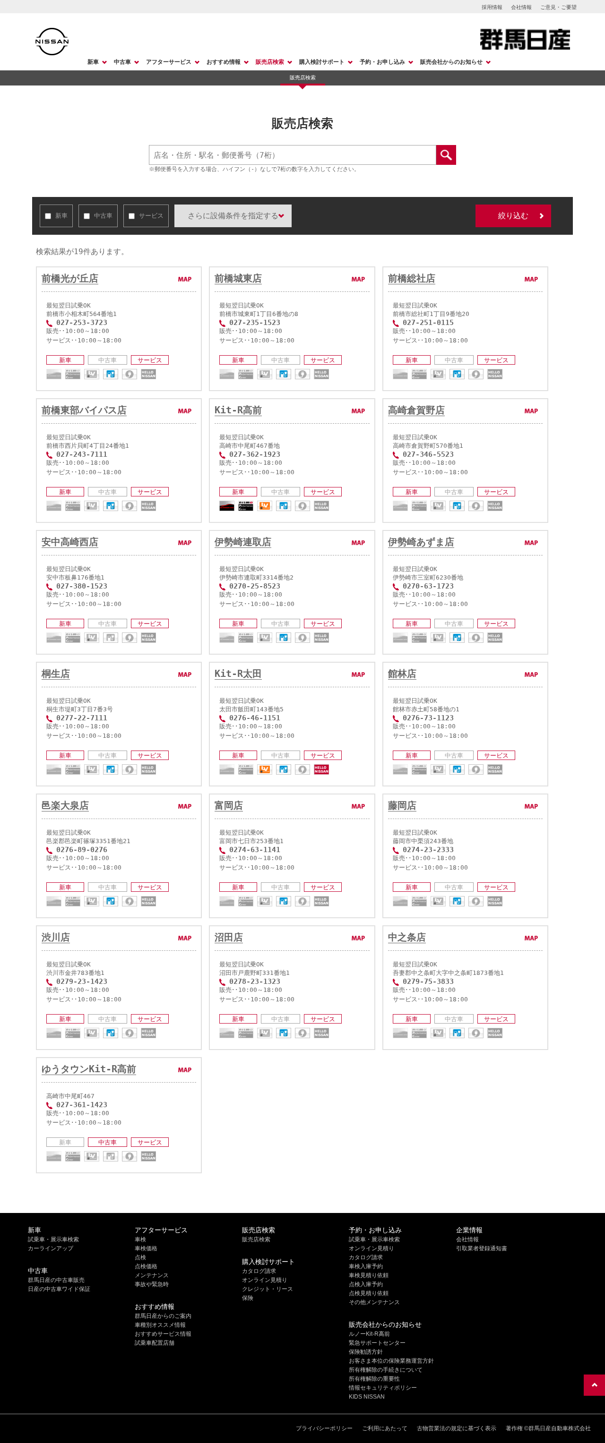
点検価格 (146, 1266)
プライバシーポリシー (324, 1428)
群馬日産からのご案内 (163, 1316)
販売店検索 (270, 62)
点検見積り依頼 (369, 1293)
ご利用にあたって (384, 1428)
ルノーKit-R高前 (369, 1334)
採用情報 (492, 7)
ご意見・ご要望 (558, 7)
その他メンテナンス (374, 1302)
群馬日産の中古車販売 (56, 1280)
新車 (93, 62)
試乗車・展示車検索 (53, 1239)
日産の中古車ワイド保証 (59, 1289)
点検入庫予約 (366, 1284)
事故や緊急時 (152, 1284)
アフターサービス (168, 62)
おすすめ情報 (224, 62)
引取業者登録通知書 (481, 1248)
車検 (140, 1239)
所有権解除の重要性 (374, 1378)
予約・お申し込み (382, 62)
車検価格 (146, 1248)
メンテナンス (152, 1275)
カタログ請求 (259, 1271)
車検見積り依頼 (369, 1275)
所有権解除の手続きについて (386, 1369)
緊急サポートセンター (377, 1343)
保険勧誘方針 (366, 1352)
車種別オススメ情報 (160, 1325)
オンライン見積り (264, 1280)
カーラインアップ (50, 1248)
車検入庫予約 (366, 1266)
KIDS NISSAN (367, 1396)
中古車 (122, 62)
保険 (247, 1298)
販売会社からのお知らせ (451, 62)
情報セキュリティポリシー (383, 1387)
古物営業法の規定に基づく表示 (456, 1428)
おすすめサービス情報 (163, 1334)
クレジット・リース (267, 1289)
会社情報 (521, 7)
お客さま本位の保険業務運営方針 (391, 1361)
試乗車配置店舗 (154, 1343)
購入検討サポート (322, 62)
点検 (140, 1257)
